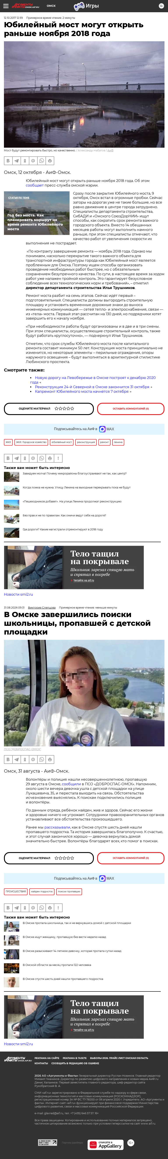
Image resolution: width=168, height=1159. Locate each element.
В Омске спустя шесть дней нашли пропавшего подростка (63, 979)
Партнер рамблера (72, 1142)
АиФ (110, 150)
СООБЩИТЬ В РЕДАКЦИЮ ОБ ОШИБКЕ (75, 1063)
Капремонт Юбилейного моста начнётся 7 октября (82, 391)
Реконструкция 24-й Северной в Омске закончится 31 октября (92, 387)
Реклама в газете (75, 1058)
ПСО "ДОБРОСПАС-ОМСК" (22, 749)
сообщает (35, 185)
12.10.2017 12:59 (13, 17)
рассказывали (57, 827)
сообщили (71, 784)
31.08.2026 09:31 (14, 607)
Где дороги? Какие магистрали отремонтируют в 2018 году (63, 529)
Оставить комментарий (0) (131, 408)
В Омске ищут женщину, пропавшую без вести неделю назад (64, 937)
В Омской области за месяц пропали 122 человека (57, 965)
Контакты (41, 1063)
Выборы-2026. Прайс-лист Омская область (119, 1058)
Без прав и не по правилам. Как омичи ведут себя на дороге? (64, 515)
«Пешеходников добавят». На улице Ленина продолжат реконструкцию (72, 501)
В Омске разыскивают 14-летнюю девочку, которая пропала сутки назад (72, 951)
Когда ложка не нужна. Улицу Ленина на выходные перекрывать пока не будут (77, 487)
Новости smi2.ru (18, 594)
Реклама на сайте (47, 1058)
